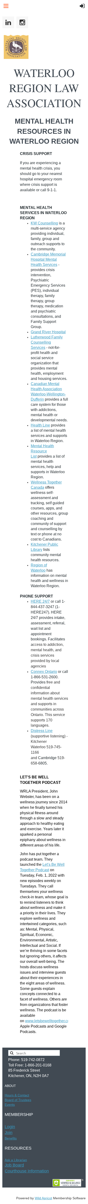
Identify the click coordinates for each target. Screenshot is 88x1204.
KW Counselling (44, 223)
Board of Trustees (18, 1100)
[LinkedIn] (8, 22)
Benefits (11, 1138)
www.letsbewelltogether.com (49, 1021)
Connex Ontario (44, 672)
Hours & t (17, 1095)
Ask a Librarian (16, 1160)
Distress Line (42, 731)
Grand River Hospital (48, 332)
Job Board (14, 1165)
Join (8, 1132)
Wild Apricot (43, 1198)
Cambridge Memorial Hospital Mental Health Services (48, 259)
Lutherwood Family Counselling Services (47, 342)
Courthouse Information (27, 1171)
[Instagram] (22, 22)
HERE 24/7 (40, 601)
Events (10, 1104)
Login (10, 1126)
